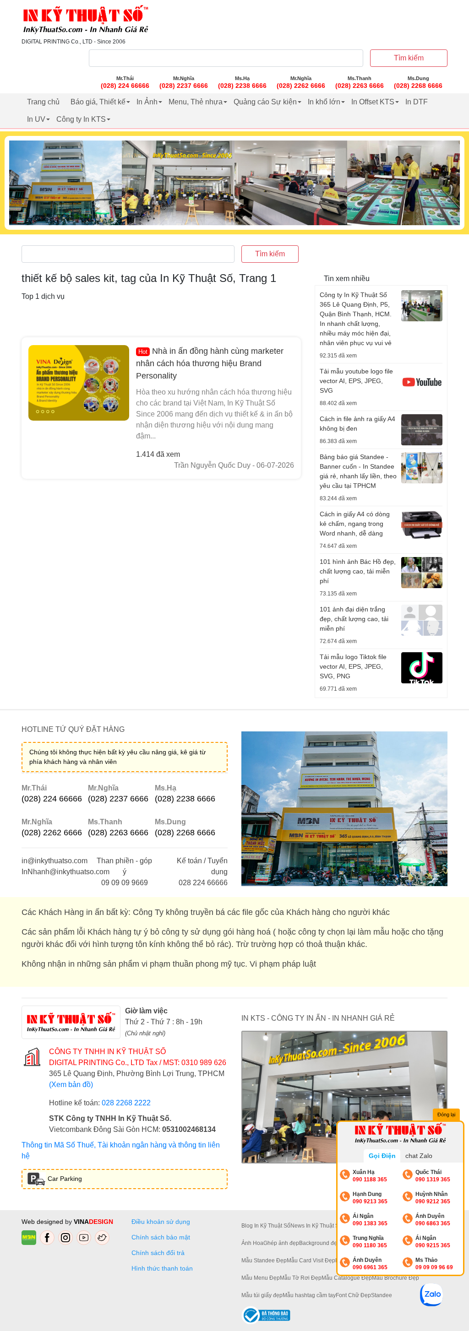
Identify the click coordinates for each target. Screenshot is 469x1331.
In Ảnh (147, 102)
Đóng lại (446, 1114)
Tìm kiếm (409, 58)
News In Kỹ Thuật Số (316, 1226)
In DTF (416, 102)
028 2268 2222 (126, 1103)
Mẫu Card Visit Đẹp (311, 1260)
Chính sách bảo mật (160, 1237)
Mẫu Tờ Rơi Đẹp (301, 1278)
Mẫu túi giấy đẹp (262, 1295)
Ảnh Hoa (252, 1243)
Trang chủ (43, 102)
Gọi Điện (382, 1155)
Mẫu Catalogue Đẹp (347, 1278)
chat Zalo (418, 1155)
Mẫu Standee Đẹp (264, 1260)
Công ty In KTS (81, 119)
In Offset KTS (372, 102)
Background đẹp (319, 1243)
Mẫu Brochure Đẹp (395, 1278)
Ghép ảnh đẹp (281, 1243)
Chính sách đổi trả (159, 1252)
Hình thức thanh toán (162, 1268)
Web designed (43, 1221)
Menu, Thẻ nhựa (196, 102)
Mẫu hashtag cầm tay (309, 1295)
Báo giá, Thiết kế (98, 102)
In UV (36, 119)
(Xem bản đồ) (71, 1084)
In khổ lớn (324, 102)
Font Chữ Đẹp (353, 1295)
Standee (381, 1295)
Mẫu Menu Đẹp (260, 1278)
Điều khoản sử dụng (160, 1221)
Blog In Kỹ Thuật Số (265, 1226)
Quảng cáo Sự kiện (265, 102)
